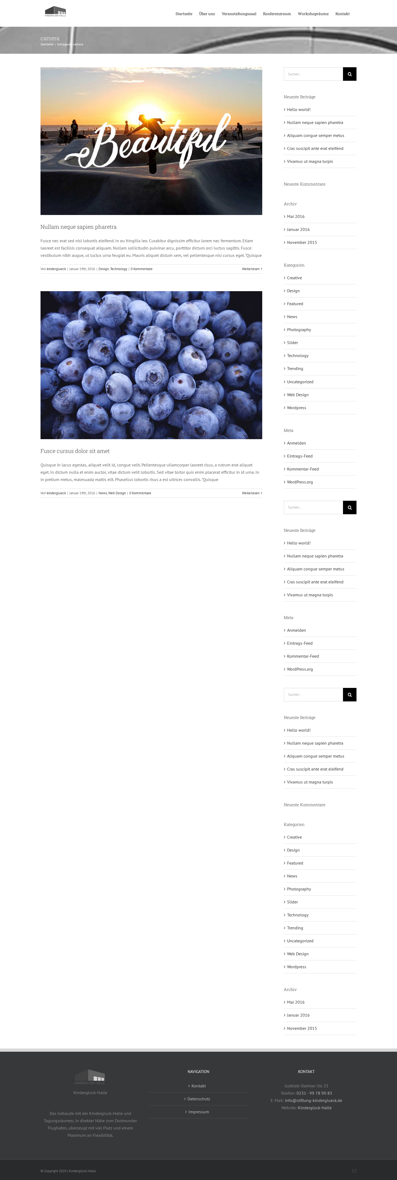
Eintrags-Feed (300, 456)
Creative (294, 277)
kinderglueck (56, 269)
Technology (118, 269)
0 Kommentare (142, 269)
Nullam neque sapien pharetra (79, 226)
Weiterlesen (251, 269)
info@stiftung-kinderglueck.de (313, 1100)
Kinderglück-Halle (315, 1107)
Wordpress (296, 407)
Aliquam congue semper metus (315, 135)
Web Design (117, 493)
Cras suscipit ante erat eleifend (315, 148)
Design (104, 269)
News (103, 493)
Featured (295, 303)
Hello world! (299, 109)
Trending (295, 368)
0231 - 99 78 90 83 (314, 1093)
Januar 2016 (298, 229)
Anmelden (296, 443)
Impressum (199, 1111)
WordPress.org (300, 482)
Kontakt (198, 1085)
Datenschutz (198, 1098)
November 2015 (302, 242)
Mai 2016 (296, 216)
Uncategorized (300, 381)
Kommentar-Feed (303, 469)
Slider (292, 342)
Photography (299, 329)
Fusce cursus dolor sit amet (75, 450)
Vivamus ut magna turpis (310, 161)
